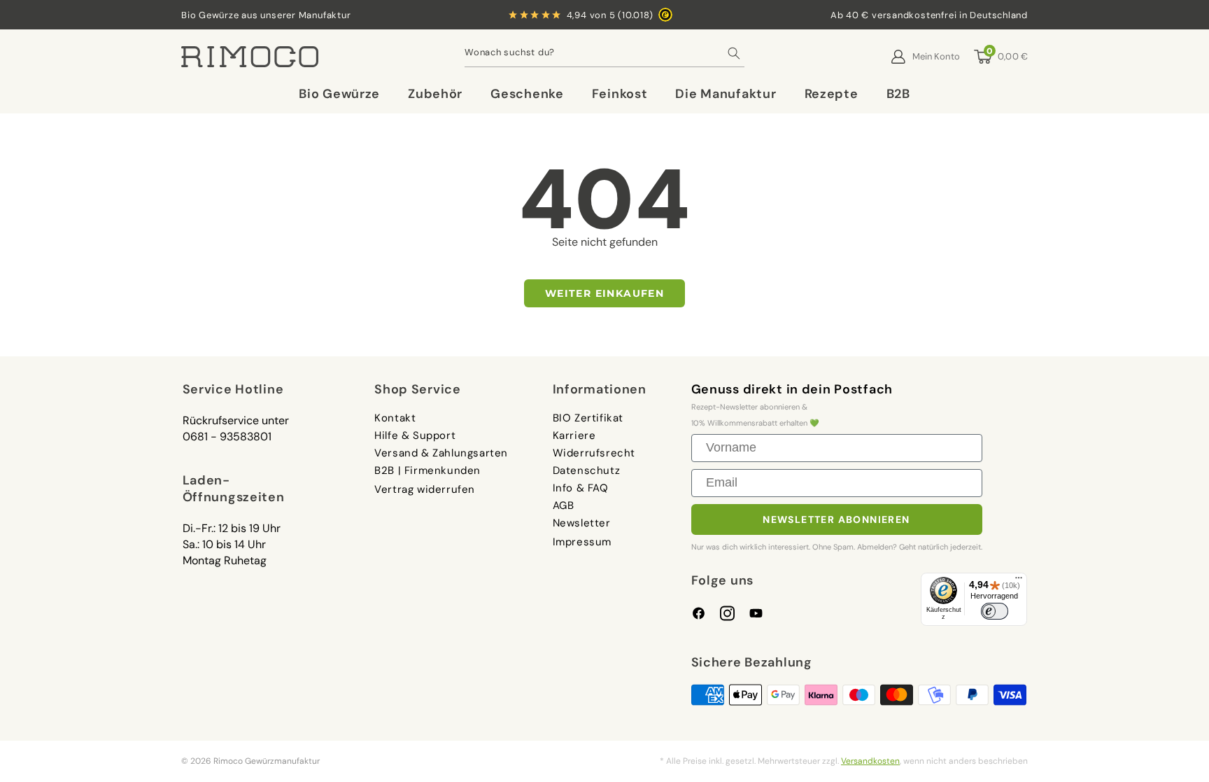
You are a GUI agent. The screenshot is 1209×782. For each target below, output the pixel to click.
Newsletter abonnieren (836, 519)
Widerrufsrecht (594, 453)
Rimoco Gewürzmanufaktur (266, 761)
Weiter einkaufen (604, 293)
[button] (339, 94)
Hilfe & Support (414, 435)
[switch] (994, 611)
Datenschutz (587, 470)
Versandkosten (870, 761)
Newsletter (582, 523)
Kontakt (395, 419)
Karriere (574, 435)
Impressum (582, 542)
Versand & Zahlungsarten (441, 453)
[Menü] (1018, 581)
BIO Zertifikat (588, 419)
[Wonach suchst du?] (734, 57)
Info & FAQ (581, 488)
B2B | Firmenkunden (427, 470)
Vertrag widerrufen (424, 489)
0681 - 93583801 (227, 436)
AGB (563, 505)
